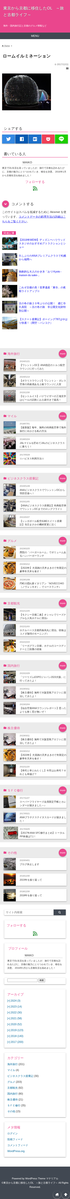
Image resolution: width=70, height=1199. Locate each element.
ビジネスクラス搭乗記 (20, 1075)
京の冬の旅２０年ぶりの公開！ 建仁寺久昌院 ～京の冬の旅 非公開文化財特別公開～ (42, 307)
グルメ (11, 1081)
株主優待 (12, 1099)
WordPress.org (16, 1151)
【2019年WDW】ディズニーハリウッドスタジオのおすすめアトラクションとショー (42, 243)
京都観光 (12, 1087)
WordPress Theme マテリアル (41, 1178)
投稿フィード (15, 1139)
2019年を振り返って (31, 879)
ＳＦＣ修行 (13, 1105)
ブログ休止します (29, 864)
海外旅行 (12, 1064)
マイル (11, 1070)
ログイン (12, 1133)
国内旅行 (12, 1093)
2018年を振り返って (31, 895)
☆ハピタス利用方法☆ (32, 458)
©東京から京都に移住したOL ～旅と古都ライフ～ (30, 1182)
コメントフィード (17, 1145)
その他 (11, 1111)
